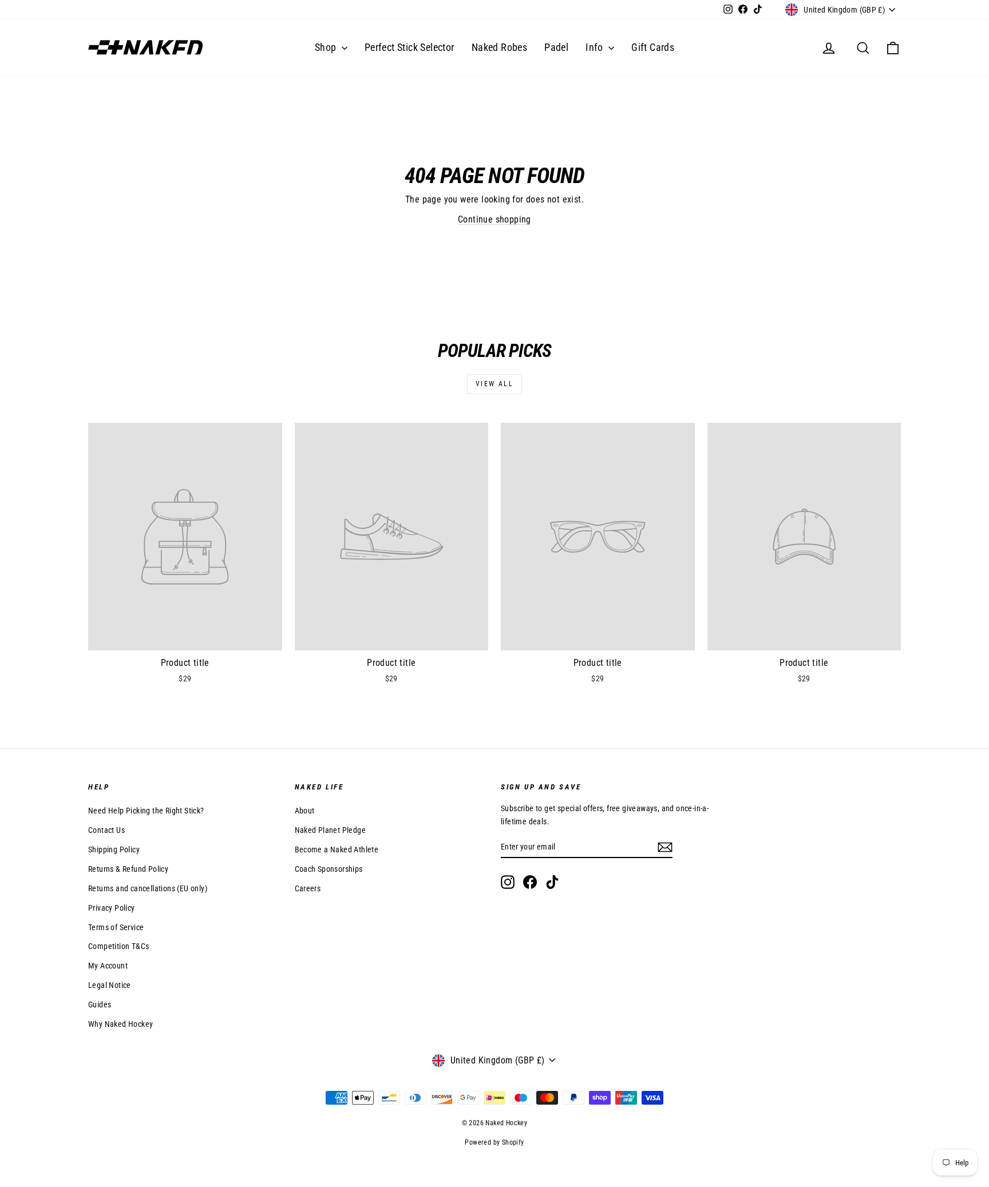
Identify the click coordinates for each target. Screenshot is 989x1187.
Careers (308, 888)
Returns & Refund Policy (128, 869)
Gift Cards (652, 47)
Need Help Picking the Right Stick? (146, 810)
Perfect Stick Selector (409, 47)
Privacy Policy (111, 907)
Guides (99, 1004)
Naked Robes (499, 47)
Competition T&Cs (118, 946)
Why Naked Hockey (120, 1024)
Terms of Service (116, 927)
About (305, 810)
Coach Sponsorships (329, 869)
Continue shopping (494, 219)
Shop (327, 47)
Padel (556, 47)
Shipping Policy (114, 849)
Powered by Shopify (494, 1142)
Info (596, 47)
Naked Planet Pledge (330, 830)
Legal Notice (109, 985)
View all (494, 384)
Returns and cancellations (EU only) (147, 888)
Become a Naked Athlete (337, 849)
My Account (108, 965)
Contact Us (106, 830)
